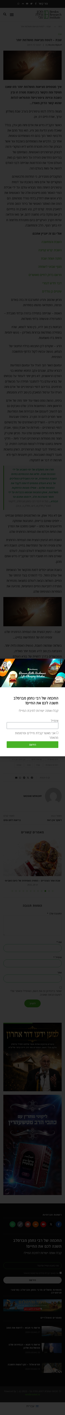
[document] (32, 707)
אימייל (54, 720)
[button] (4, 663)
